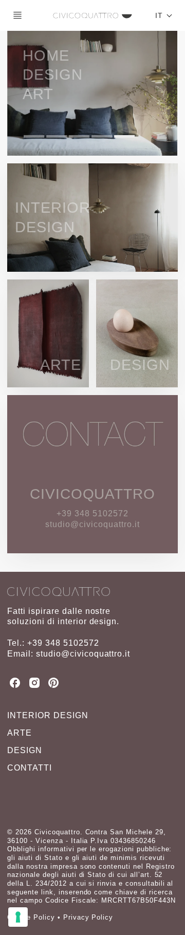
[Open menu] (17, 15)
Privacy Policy (88, 917)
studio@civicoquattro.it (83, 653)
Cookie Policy (30, 917)
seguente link (30, 892)
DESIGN (24, 750)
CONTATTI (29, 767)
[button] (164, 15)
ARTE (19, 732)
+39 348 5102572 (63, 643)
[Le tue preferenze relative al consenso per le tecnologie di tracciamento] (18, 917)
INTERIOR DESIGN (47, 715)
